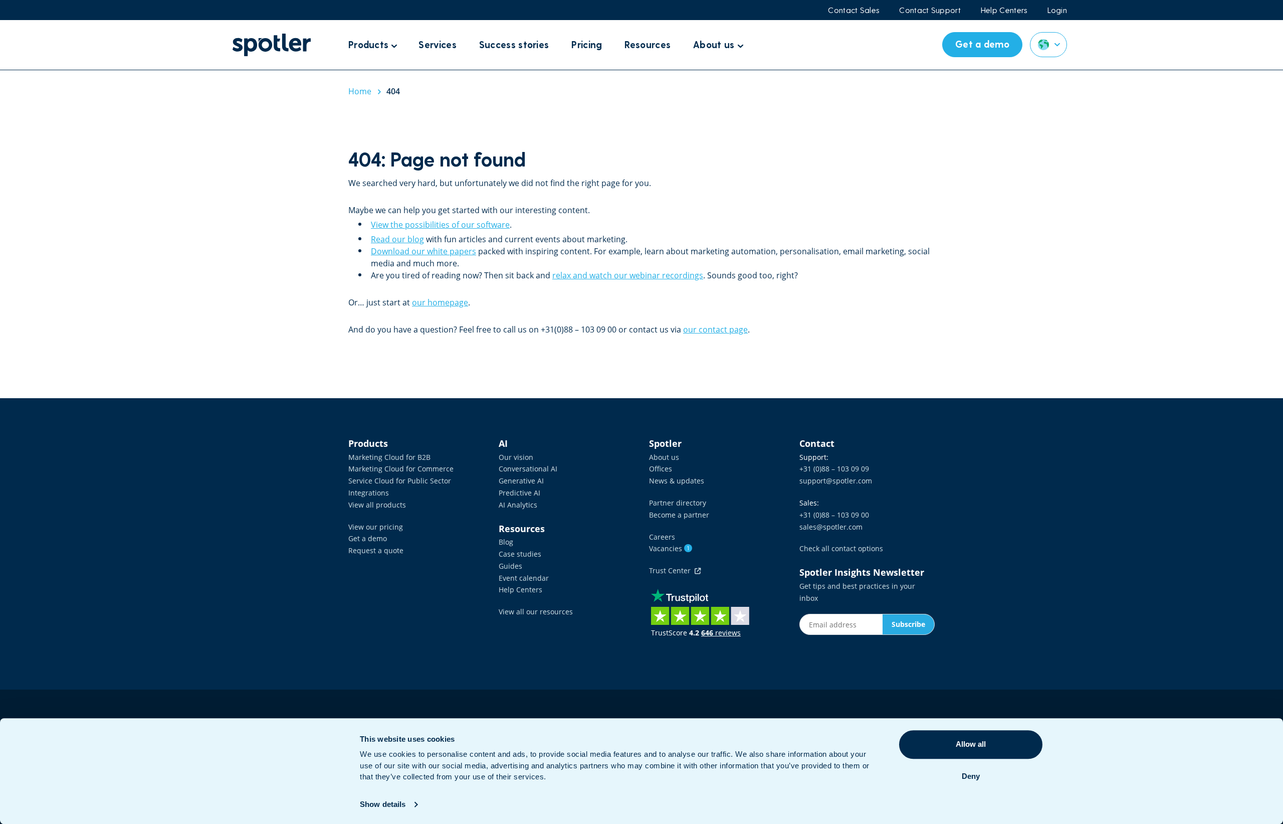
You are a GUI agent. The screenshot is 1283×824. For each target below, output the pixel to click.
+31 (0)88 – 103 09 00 (834, 515)
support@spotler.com (835, 480)
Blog (506, 542)
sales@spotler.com (831, 527)
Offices (660, 468)
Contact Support (930, 10)
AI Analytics (518, 505)
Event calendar (524, 578)
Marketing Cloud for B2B (389, 457)
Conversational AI (528, 468)
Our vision (516, 457)
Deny (971, 776)
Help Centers (1004, 10)
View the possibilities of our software (440, 224)
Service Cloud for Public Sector (399, 480)
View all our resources (536, 611)
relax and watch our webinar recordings (627, 275)
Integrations (368, 493)
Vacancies (669, 548)
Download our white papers (423, 251)
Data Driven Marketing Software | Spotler (272, 45)
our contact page (715, 329)
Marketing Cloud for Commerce (401, 468)
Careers (662, 537)
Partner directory (677, 503)
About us (664, 457)
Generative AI (521, 480)
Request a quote (375, 550)
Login (1057, 10)
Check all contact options (841, 548)
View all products (377, 505)
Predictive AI (519, 493)
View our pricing (375, 527)
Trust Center (672, 570)
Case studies (520, 554)
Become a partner (679, 515)
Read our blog (397, 239)
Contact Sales (853, 10)
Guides (510, 566)
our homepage (440, 302)
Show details (382, 804)
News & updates (676, 480)
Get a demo (367, 538)
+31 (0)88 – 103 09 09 (834, 468)
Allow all (971, 744)
